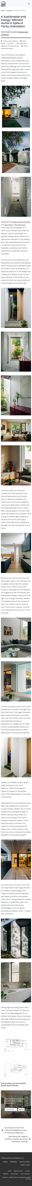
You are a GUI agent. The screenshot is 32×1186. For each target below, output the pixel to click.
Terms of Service (25, 1174)
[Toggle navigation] (29, 3)
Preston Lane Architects (10, 41)
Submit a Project (18, 1171)
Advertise (5, 1174)
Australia (16, 46)
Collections (13, 1162)
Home (3, 10)
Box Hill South (23, 43)
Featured (9, 10)
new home (8, 225)
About (9, 1171)
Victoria (10, 46)
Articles (5, 1162)
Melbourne (4, 46)
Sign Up (21, 1109)
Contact (27, 1171)
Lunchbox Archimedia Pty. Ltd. (15, 1158)
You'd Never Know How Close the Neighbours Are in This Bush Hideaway (15, 1130)
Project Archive (25, 1165)
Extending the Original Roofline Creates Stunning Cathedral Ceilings (16, 1139)
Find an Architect (24, 1162)
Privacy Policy (14, 1174)
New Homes (9, 48)
